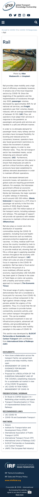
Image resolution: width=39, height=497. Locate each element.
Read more (19, 495)
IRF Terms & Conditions (14, 473)
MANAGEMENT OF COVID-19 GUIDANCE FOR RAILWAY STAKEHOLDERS (17, 368)
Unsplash (26, 76)
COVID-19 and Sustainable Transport (20, 417)
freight (27, 106)
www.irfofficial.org (13, 480)
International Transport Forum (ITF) (19, 438)
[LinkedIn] (19, 15)
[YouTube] (28, 15)
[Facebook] (10, 15)
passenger (16, 101)
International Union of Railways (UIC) (20, 440)
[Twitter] (15, 15)
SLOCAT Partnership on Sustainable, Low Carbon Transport (19, 336)
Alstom (8, 425)
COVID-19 (14, 30)
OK (29, 492)
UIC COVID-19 (11, 415)
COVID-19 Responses (28, 30)
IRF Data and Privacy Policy (16, 477)
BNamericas (8, 222)
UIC (21, 114)
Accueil (5, 30)
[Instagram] (24, 15)
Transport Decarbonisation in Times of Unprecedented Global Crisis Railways (19, 404)
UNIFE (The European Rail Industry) (19, 448)
